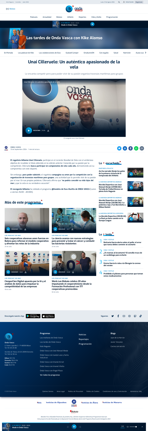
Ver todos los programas (50, 375)
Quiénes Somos (47, 391)
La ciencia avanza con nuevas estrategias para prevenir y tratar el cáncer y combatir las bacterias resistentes (73, 241)
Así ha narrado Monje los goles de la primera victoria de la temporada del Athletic (112, 173)
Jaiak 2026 (26, 2)
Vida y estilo (109, 240)
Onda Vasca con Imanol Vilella (52, 366)
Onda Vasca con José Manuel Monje (54, 351)
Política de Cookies (92, 391)
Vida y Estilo (96, 17)
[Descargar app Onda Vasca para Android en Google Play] (33, 316)
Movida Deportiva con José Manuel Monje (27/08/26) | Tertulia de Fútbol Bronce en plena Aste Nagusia (111, 188)
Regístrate (139, 2)
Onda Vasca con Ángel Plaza (51, 370)
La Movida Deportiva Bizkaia (110, 182)
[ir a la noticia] (27, 220)
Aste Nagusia (10, 2)
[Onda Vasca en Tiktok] (140, 316)
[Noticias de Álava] (90, 402)
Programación (112, 17)
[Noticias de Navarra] (112, 402)
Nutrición (127, 53)
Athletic (70, 17)
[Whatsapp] (136, 148)
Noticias (82, 334)
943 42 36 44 (12, 354)
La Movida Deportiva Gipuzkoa (111, 213)
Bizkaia (59, 17)
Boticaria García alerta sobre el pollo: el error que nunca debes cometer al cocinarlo (122, 243)
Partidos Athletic (106, 168)
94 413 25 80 (12, 348)
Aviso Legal (61, 391)
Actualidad (47, 17)
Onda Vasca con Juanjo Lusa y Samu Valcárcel (54, 356)
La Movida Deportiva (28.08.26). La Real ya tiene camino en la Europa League (112, 218)
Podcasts (33, 17)
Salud (116, 53)
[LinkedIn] (125, 148)
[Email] (142, 148)
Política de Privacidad (75, 391)
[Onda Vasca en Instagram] (129, 316)
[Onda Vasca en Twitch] (135, 316)
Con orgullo (103, 53)
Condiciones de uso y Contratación (115, 391)
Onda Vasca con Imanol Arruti (52, 362)
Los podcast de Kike (26, 53)
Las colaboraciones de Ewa (50, 53)
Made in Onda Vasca (69, 25)
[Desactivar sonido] (128, 427)
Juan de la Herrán (118, 338)
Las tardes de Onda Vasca (50, 342)
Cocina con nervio (118, 346)
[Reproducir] (92, 24)
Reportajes (84, 339)
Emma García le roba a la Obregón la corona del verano (122, 264)
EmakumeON (89, 53)
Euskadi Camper (72, 53)
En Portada (8, 53)
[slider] (136, 426)
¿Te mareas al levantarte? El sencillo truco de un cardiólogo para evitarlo (123, 254)
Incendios (18, 2)
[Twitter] (119, 148)
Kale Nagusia (45, 346)
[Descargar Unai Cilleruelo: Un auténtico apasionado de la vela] (48, 130)
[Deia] (39, 402)
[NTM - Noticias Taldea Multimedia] (74, 403)
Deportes (82, 17)
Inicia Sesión (130, 2)
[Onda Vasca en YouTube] (123, 316)
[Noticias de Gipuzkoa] (56, 402)
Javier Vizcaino (117, 342)
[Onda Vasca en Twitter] (112, 316)
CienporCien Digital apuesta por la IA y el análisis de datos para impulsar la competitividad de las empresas (25, 284)
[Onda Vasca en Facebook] (118, 316)
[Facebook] (130, 148)
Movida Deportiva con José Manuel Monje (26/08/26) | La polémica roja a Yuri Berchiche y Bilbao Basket (112, 203)
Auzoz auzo (140, 53)
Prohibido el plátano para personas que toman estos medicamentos (123, 274)
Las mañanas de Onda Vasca (51, 338)
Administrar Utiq (136, 391)
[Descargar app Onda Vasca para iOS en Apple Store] (48, 316)
